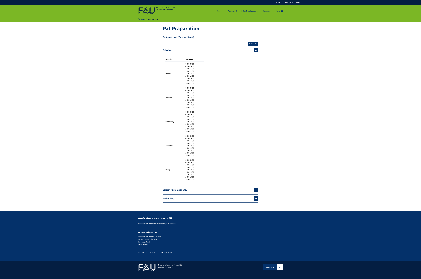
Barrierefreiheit (166, 252)
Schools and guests (248, 11)
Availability (168, 198)
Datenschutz (153, 252)
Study (219, 11)
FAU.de (278, 2)
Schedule (167, 50)
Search (297, 2)
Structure (287, 2)
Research (231, 11)
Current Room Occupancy (175, 189)
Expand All (253, 44)
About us (266, 11)
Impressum (142, 252)
